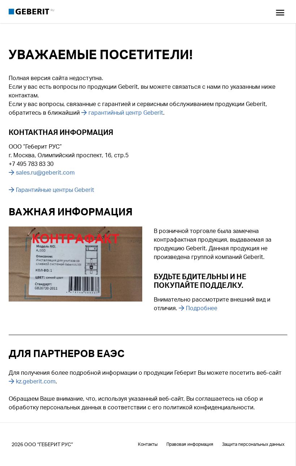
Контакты (148, 444)
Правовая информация (189, 444)
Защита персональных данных (253, 444)
